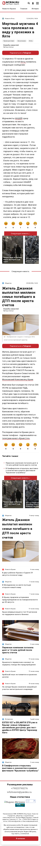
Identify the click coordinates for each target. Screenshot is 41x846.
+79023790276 (19, 788)
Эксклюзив (21, 41)
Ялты (23, 62)
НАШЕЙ (18, 118)
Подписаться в (20, 53)
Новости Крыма (10, 569)
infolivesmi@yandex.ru (19, 792)
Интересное (9, 719)
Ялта (30, 41)
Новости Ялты (9, 18)
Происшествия (8, 41)
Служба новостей (11, 45)
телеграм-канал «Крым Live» (16, 438)
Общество (8, 283)
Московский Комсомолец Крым (17, 379)
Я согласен (20, 839)
